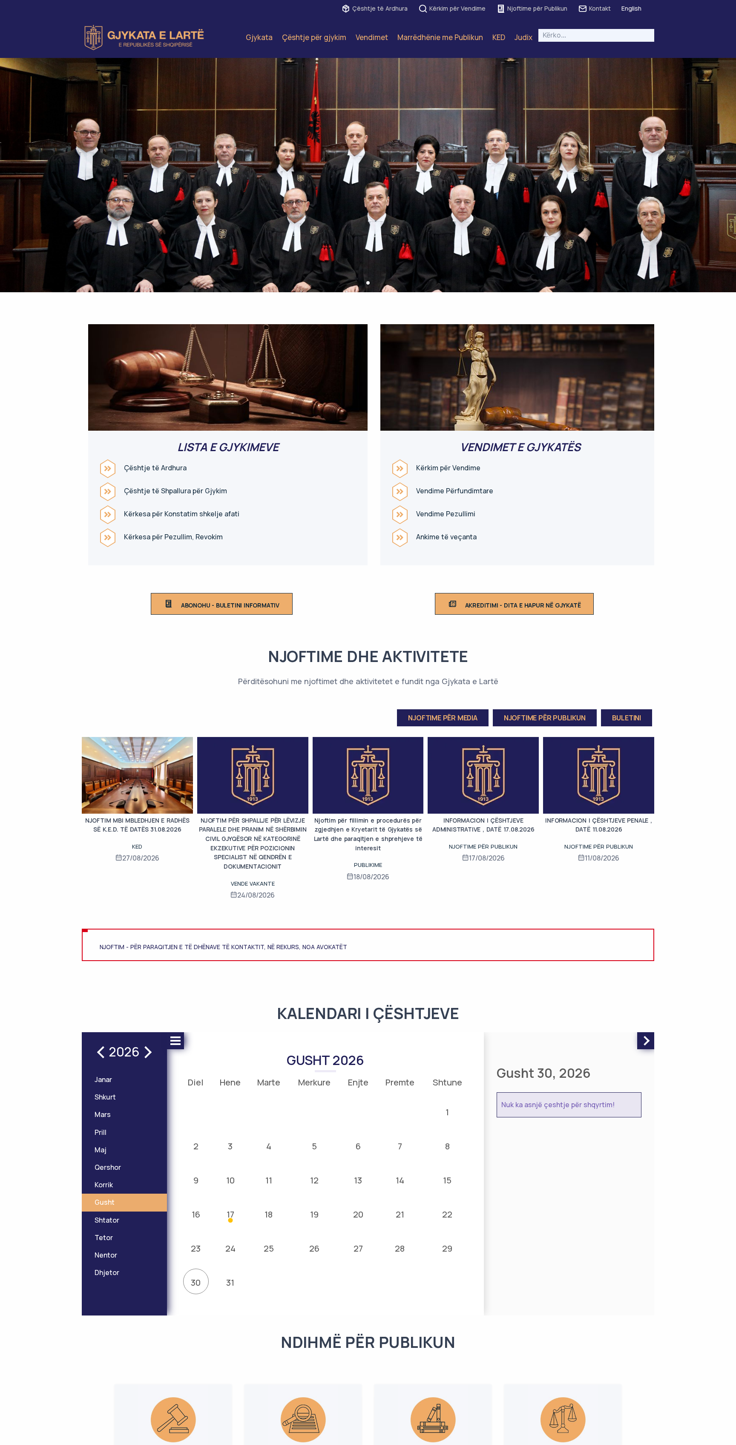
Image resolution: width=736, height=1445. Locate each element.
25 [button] (269, 1248)
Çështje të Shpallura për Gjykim (175, 490)
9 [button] (195, 1180)
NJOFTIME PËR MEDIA (442, 717)
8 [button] (447, 1146)
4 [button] (268, 1146)
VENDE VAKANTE (253, 883)
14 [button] (400, 1180)
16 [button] (196, 1214)
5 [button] (314, 1146)
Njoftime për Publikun (537, 8)
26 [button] (314, 1248)
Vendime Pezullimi (445, 513)
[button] (368, 283)
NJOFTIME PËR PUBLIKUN (545, 717)
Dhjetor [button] (107, 1272)
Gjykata (259, 37)
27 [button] (358, 1248)
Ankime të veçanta (446, 537)
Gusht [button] (105, 1202)
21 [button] (400, 1214)
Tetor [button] (104, 1237)
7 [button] (400, 1146)
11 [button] (268, 1180)
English (631, 8)
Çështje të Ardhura (380, 8)
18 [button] (268, 1214)
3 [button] (230, 1146)
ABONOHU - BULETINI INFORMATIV (230, 605)
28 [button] (400, 1248)
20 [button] (358, 1214)
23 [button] (196, 1248)
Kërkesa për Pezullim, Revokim (173, 537)
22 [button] (447, 1214)
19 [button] (314, 1214)
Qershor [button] (108, 1167)
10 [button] (230, 1180)
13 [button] (358, 1180)
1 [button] (447, 1112)
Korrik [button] (104, 1184)
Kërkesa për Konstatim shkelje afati (181, 513)
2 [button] (195, 1146)
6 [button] (358, 1146)
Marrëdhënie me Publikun (440, 37)
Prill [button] (100, 1132)
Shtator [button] (107, 1220)
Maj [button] (100, 1149)
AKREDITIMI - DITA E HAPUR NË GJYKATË (523, 605)
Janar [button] (103, 1079)
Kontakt (600, 8)
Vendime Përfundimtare (454, 490)
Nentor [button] (106, 1255)
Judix (523, 37)
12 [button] (314, 1180)
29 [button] (447, 1248)
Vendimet (372, 37)
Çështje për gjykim (314, 37)
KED (498, 37)
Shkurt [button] (105, 1097)
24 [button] (230, 1248)
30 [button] (196, 1282)
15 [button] (447, 1180)
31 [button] (230, 1282)
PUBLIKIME (368, 865)
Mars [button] (103, 1114)
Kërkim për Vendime (457, 8)
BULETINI (626, 717)
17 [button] (230, 1214)
